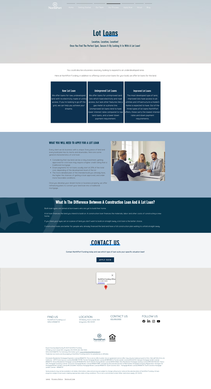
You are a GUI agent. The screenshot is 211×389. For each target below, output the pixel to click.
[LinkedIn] (149, 321)
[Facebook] (144, 321)
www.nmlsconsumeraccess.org (90, 352)
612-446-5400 (116, 319)
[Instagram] (153, 321)
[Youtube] (158, 321)
